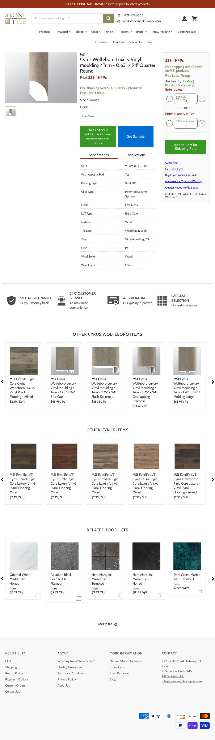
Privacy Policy (67, 679)
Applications (137, 155)
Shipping (11, 667)
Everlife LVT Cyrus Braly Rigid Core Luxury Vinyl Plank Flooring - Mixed (63, 483)
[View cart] (194, 18)
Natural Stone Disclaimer (126, 661)
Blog (112, 679)
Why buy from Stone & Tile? (76, 661)
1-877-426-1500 (133, 15)
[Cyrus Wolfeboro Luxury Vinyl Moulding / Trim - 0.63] (41, 77)
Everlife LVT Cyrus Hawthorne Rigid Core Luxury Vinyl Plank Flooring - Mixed (185, 483)
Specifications (99, 155)
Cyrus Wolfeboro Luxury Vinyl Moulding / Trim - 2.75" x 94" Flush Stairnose (104, 388)
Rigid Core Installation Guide (181, 175)
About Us (64, 685)
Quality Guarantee (70, 667)
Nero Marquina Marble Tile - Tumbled (102, 579)
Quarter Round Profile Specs (181, 187)
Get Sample (136, 136)
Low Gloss (88, 116)
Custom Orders (15, 685)
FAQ (8, 661)
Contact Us (12, 691)
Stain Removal (119, 673)
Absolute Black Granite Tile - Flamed (61, 579)
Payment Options (17, 679)
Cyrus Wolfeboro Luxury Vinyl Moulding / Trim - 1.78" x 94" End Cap (63, 388)
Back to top (105, 624)
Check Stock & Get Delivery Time (98, 136)
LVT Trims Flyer (174, 168)
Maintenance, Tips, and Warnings (183, 181)
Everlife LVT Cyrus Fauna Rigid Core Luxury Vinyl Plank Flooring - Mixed (145, 483)
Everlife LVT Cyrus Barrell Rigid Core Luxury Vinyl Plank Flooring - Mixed (22, 483)
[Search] (108, 18)
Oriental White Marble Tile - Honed (20, 579)
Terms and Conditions (72, 673)
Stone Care (117, 667)
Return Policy (14, 673)
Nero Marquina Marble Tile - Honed (142, 579)
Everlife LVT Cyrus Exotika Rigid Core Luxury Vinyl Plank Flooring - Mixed (105, 483)
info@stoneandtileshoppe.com (141, 21)
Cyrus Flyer (171, 162)
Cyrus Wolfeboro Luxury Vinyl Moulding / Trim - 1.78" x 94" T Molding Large (186, 388)
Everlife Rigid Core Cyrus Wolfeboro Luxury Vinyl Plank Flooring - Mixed (22, 388)
